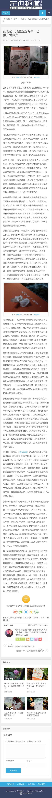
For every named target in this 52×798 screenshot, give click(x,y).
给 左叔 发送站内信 (35, 639)
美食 (36, 618)
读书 (15, 19)
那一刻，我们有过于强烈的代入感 (21, 645)
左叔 (6, 40)
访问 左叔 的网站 (27, 639)
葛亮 (42, 618)
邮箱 (29, 761)
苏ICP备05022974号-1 (35, 791)
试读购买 (37, 77)
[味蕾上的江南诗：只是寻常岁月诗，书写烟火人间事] (37, 680)
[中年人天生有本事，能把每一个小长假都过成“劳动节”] (14, 680)
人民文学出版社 (15, 618)
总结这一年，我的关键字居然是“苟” (30, 650)
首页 (8, 19)
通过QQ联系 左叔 (31, 639)
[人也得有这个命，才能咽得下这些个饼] (14, 709)
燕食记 (18, 77)
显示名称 (10, 761)
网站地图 (41, 784)
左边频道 (26, 5)
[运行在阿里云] (26, 793)
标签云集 (31, 784)
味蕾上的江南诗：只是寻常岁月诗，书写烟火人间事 (36, 685)
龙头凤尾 (23, 452)
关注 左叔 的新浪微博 (40, 639)
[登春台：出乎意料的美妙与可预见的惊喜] (37, 709)
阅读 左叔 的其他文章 (20, 639)
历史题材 (28, 618)
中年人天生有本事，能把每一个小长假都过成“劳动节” (14, 685)
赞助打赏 (10, 784)
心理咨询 (20, 784)
